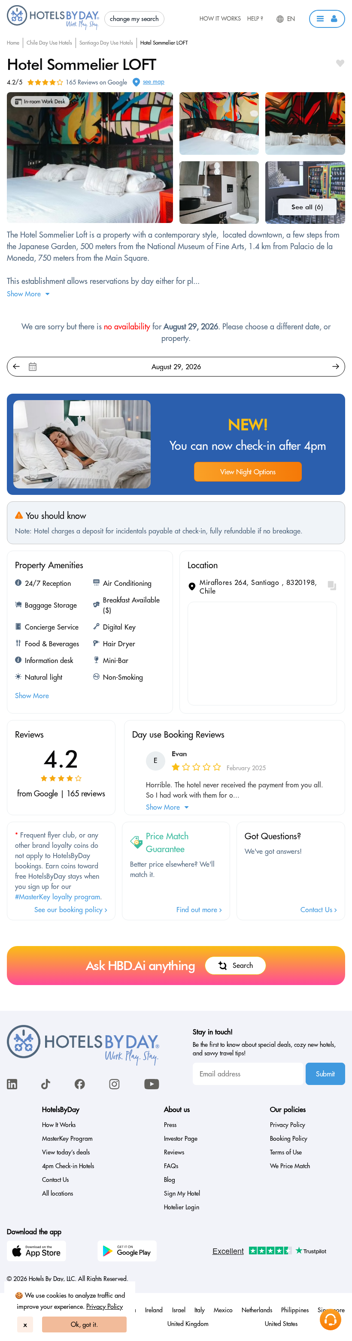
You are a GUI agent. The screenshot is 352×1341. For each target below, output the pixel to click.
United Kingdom (188, 1324)
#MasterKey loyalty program (57, 896)
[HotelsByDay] (53, 28)
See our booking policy (69, 909)
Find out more (197, 909)
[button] (327, 19)
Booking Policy (288, 1138)
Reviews (174, 1152)
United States (281, 1324)
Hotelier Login (181, 1207)
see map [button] (153, 81)
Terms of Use (286, 1152)
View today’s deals (66, 1152)
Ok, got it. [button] (84, 1324)
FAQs (171, 1166)
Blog (169, 1180)
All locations (57, 1193)
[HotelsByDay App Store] (38, 1252)
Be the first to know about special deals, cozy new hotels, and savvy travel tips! (264, 1049)
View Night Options (247, 471)
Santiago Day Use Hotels (106, 42)
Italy (199, 1310)
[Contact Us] (330, 1319)
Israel (178, 1310)
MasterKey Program (67, 1138)
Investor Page (180, 1138)
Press (170, 1125)
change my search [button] (134, 19)
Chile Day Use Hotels (49, 42)
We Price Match (290, 1166)
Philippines (295, 1310)
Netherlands (257, 1310)
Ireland (154, 1310)
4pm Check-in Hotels (68, 1166)
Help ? (255, 18)
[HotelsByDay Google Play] (128, 1252)
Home (13, 42)
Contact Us (317, 909)
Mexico (223, 1310)
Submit (325, 1074)
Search (243, 965)
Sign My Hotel (182, 1193)
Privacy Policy (104, 1306)
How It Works (220, 18)
